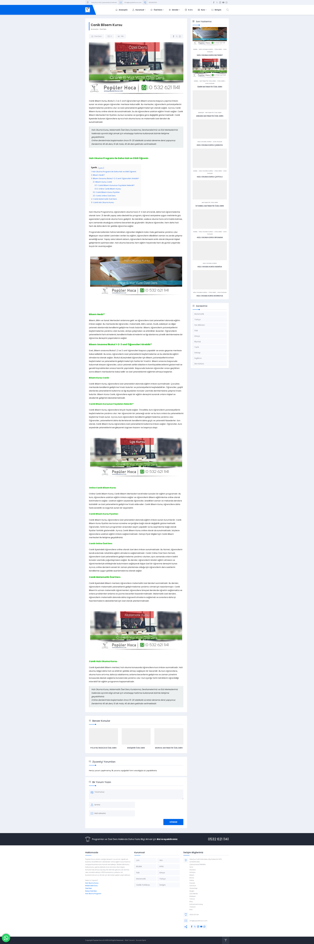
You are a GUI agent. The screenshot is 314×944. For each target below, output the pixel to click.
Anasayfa (94, 29)
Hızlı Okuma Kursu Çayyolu (210, 177)
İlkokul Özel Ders (91, 891)
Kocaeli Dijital (141, 940)
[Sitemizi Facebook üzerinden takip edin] (214, 2)
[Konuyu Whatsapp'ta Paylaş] (180, 36)
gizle (101, 168)
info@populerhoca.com (132, 2)
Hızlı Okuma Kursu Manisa (209, 266)
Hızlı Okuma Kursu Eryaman (210, 237)
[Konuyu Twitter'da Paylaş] (177, 36)
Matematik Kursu (91, 886)
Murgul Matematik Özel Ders (169, 748)
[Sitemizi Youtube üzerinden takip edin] (223, 2)
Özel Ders (103, 29)
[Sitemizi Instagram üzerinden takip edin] (220, 2)
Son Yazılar (209, 83)
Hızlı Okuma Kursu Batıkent (210, 55)
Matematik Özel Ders (208, 81)
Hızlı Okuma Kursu (206, 49)
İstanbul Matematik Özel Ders (210, 206)
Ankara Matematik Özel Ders (209, 116)
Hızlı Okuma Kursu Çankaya (210, 145)
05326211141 (153, 2)
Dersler (201, 113)
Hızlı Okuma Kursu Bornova (209, 296)
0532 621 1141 (218, 839)
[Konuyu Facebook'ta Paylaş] (174, 36)
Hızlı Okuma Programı (93, 894)
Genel (195, 49)
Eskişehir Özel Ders (136, 748)
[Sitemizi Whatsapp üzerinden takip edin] (227, 2)
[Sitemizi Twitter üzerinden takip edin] (217, 2)
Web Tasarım (130, 940)
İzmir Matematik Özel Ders (209, 86)
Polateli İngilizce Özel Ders (103, 748)
